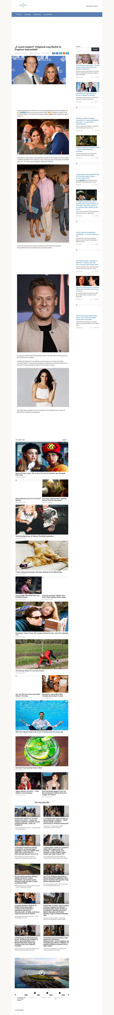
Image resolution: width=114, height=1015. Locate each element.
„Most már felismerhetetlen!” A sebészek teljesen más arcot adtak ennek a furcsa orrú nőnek (87, 289)
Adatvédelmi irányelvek (92, 6)
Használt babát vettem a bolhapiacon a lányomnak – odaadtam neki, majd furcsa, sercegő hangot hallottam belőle (87, 262)
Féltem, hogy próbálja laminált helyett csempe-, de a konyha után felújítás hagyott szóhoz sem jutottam (86, 317)
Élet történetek (48, 14)
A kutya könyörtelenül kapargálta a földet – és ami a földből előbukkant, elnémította (87, 149)
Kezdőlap (18, 14)
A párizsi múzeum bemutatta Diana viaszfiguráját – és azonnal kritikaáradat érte (87, 234)
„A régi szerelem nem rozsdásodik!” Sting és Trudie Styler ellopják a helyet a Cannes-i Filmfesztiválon (87, 176)
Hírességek (27, 14)
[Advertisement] (57, 30)
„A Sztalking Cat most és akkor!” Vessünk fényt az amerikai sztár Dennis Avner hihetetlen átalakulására (87, 67)
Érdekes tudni (37, 14)
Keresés (78, 46)
